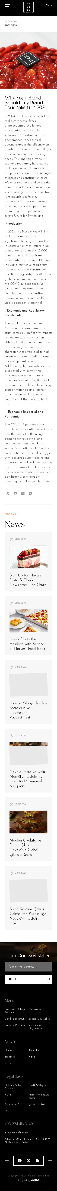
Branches (10, 1056)
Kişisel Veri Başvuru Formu (38, 1096)
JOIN (12, 979)
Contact (9, 1063)
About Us (33, 1050)
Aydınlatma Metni (14, 1104)
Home (8, 1050)
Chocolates (34, 1009)
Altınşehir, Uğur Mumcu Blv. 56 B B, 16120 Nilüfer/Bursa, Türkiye (28, 1141)
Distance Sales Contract (13, 1087)
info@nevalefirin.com (16, 1132)
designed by (23, 1180)
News (31, 1056)
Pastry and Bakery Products (15, 1011)
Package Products (15, 1025)
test (7, 1110)
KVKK (8, 1094)
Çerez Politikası (36, 1104)
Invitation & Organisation (35, 1027)
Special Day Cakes (39, 1019)
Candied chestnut (14, 1019)
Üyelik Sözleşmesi (38, 1085)
